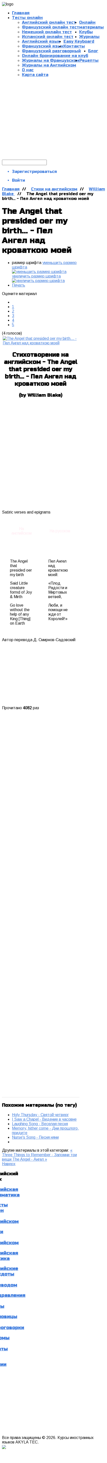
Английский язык (41, 41)
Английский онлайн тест (49, 22)
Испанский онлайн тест (47, 36)
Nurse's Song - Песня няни (35, 1137)
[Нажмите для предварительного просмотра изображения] (41, 343)
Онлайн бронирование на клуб (55, 55)
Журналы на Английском (49, 65)
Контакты (74, 46)
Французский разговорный (51, 51)
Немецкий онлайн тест (47, 32)
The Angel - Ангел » (29, 1159)
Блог (93, 51)
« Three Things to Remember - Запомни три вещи (39, 1154)
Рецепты (89, 60)
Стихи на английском (54, 189)
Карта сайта (35, 74)
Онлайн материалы (91, 25)
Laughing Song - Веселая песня (40, 1124)
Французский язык (42, 46)
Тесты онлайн (27, 17)
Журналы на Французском (50, 60)
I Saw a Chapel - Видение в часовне (44, 1119)
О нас (28, 70)
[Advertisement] (53, 118)
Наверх (8, 1164)
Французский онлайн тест (50, 27)
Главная (11, 189)
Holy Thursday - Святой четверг (40, 1115)
